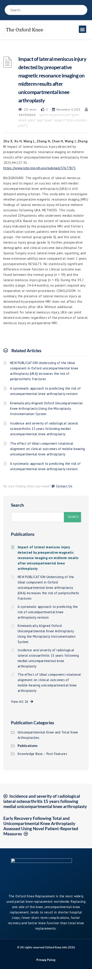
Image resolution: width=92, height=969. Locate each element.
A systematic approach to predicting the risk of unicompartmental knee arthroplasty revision (45, 391)
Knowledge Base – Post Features (42, 754)
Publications (22, 534)
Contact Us (64, 486)
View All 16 (20, 701)
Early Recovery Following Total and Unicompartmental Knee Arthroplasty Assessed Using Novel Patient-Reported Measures (40, 826)
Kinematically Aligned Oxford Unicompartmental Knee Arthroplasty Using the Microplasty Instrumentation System (46, 408)
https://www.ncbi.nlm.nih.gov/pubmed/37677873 (39, 168)
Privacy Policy (45, 960)
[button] (82, 29)
